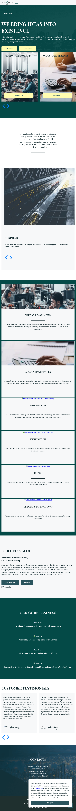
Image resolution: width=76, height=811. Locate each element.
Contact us (28, 49)
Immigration (38, 439)
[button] (7, 106)
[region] (50, 793)
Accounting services (38, 371)
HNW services (38, 405)
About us (9, 49)
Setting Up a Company (38, 315)
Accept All (50, 803)
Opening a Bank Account (38, 506)
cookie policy (39, 788)
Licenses (38, 472)
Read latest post (10, 582)
